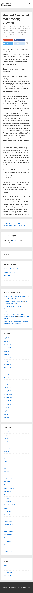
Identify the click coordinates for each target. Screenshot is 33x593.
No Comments (22, 32)
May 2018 (6, 381)
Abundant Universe (14, 28)
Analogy (6, 438)
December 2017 (8, 394)
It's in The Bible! (25, 28)
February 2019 (7, 357)
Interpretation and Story (10, 298)
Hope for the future (16, 323)
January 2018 (7, 391)
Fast (5, 468)
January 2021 (7, 341)
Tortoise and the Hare (9, 531)
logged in (15, 240)
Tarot (5, 528)
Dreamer (6, 458)
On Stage (6, 498)
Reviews (6, 508)
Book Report (7, 448)
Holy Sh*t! (6, 471)
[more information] (27, 44)
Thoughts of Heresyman (6, 4)
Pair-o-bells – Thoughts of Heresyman (13, 301)
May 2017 (6, 417)
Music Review (7, 495)
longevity (6, 36)
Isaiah (23, 34)
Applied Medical (8, 441)
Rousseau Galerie (8, 514)
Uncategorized (7, 541)
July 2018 (6, 377)
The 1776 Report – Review (10, 272)
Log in (5, 565)
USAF (5, 544)
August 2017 (7, 407)
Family (5, 465)
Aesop (5, 435)
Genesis (19, 34)
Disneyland (6, 451)
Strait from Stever (8, 32)
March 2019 (7, 354)
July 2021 (6, 338)
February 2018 (7, 387)
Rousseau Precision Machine (11, 518)
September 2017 (8, 404)
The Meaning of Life (9, 282)
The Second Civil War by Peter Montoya (14, 268)
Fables (5, 461)
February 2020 (7, 344)
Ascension (13, 34)
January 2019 (7, 361)
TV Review (6, 538)
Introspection (7, 475)
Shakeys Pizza (8, 521)
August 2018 (7, 374)
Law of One (7, 481)
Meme (5, 485)
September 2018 (8, 371)
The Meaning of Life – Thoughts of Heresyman (15, 296)
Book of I (6, 445)
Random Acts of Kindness (10, 504)
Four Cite (6, 278)
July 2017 (6, 411)
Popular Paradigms (21, 30)
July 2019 (6, 351)
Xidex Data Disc (8, 551)
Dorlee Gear (7, 455)
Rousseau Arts (7, 511)
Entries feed (7, 569)
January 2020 (7, 347)
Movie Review (7, 491)
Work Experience (8, 548)
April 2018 (6, 384)
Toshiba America (8, 534)
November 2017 (8, 397)
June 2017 (6, 414)
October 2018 (7, 367)
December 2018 (8, 364)
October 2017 (7, 401)
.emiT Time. (7, 275)
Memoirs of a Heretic (9, 30)
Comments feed (8, 572)
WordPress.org (7, 575)
